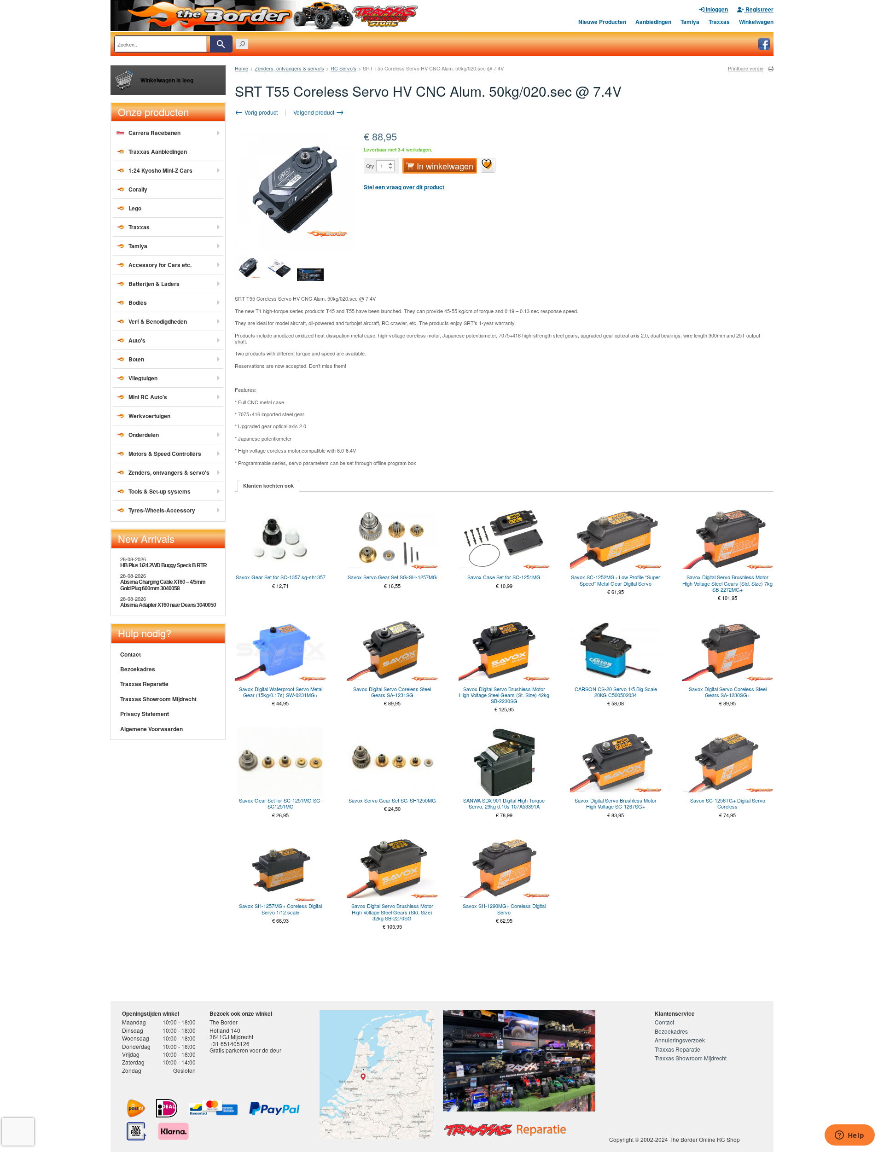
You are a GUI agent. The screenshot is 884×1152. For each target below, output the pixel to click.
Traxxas (719, 21)
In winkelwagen (445, 166)
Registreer (759, 9)
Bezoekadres (137, 669)
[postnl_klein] (136, 1108)
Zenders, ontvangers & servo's (289, 68)
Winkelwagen (756, 21)
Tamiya (689, 21)
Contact (130, 654)
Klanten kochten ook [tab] (268, 485)
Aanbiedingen (653, 21)
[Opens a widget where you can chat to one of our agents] (849, 1135)
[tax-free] (136, 1131)
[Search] (221, 44)
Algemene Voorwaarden (151, 729)
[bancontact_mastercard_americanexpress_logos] (213, 1108)
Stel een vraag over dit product (404, 187)
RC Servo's (343, 68)
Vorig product (260, 112)
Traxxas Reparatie (144, 684)
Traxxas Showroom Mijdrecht (158, 699)
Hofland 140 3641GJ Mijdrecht (231, 1033)
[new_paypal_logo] (274, 1108)
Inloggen (716, 9)
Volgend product (314, 112)
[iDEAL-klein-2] (166, 1108)
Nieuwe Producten (602, 21)
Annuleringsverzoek (680, 1040)
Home (241, 68)
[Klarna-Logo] (173, 1131)
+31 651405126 (229, 1043)
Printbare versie (745, 68)
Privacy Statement (144, 714)
